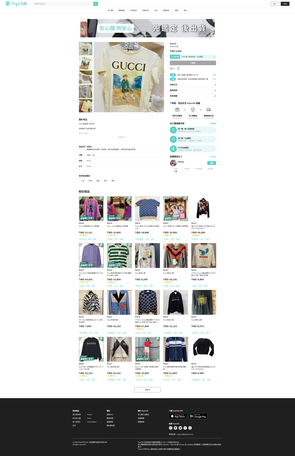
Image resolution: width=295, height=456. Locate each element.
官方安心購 (77, 418)
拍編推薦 (141, 418)
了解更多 (213, 123)
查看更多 (121, 137)
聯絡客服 (110, 418)
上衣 (93, 155)
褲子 (113, 181)
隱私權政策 (111, 425)
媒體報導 (141, 422)
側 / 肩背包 (76, 422)
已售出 (193, 63)
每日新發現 (77, 414)
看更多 (147, 390)
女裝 (88, 155)
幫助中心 (110, 414)
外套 (90, 181)
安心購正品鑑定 (143, 414)
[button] (175, 170)
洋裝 (98, 181)
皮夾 (74, 425)
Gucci (89, 161)
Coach (89, 414)
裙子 (105, 181)
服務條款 (110, 422)
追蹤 (211, 163)
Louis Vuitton (91, 422)
